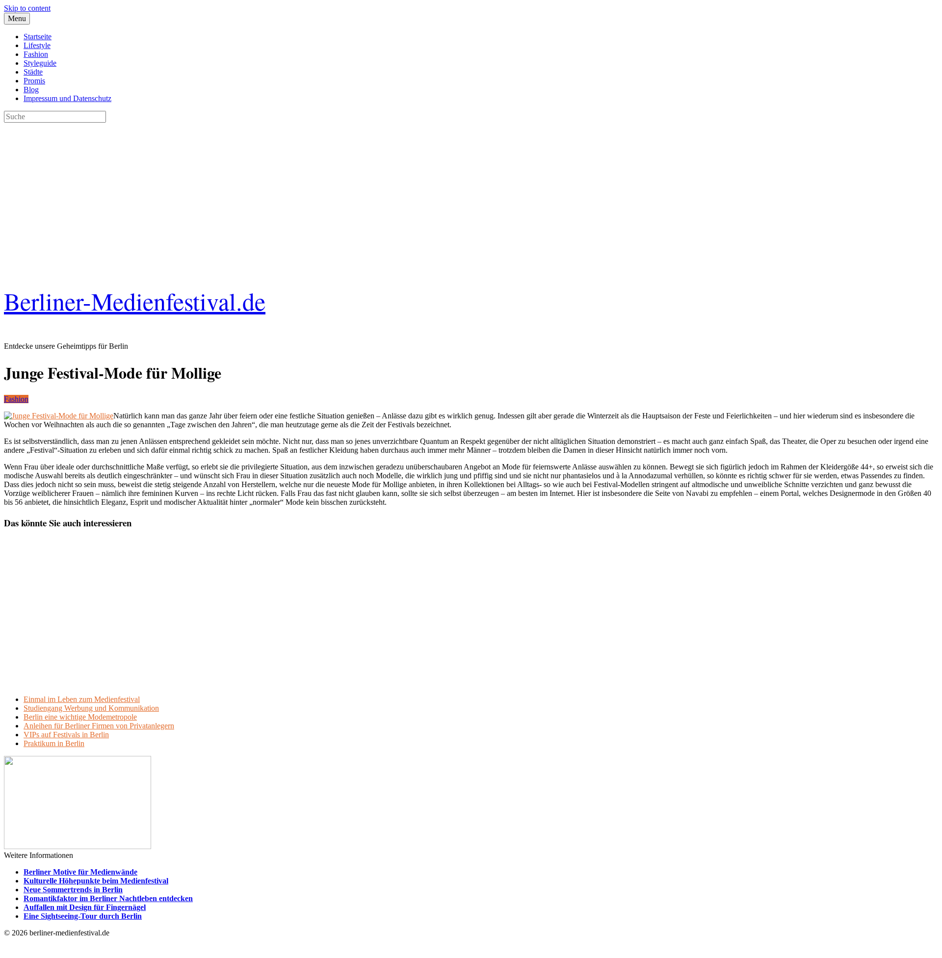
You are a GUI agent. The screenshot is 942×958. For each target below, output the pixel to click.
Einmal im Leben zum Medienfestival (82, 699)
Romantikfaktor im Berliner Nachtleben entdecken (108, 898)
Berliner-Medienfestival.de (134, 301)
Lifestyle (37, 45)
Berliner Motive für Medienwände (80, 872)
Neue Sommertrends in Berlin (73, 889)
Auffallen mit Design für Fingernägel (85, 907)
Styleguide (40, 63)
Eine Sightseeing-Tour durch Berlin (83, 916)
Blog (31, 89)
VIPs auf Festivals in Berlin (66, 734)
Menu (17, 18)
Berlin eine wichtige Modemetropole (80, 717)
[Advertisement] (298, 191)
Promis (34, 81)
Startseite (38, 36)
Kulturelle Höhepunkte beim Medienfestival (96, 881)
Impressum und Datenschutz (67, 98)
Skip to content (27, 8)
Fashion (36, 54)
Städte (33, 72)
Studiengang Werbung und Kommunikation (91, 708)
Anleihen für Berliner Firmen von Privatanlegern (99, 726)
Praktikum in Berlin (54, 743)
